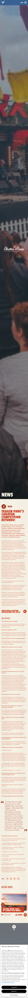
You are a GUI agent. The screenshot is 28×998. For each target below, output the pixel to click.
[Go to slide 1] (2, 914)
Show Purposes (14, 995)
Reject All (14, 991)
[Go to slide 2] (3, 914)
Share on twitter (18, 878)
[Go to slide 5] (8, 914)
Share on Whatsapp (11, 878)
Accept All (14, 987)
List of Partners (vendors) (7, 982)
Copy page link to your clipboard (7, 878)
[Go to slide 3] (5, 914)
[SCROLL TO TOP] (14, 927)
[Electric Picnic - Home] (2, 3)
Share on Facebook (14, 878)
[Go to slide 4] (7, 914)
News (7, 494)
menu (23, 3)
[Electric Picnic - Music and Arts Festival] (14, 249)
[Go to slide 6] (10, 914)
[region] (14, 971)
